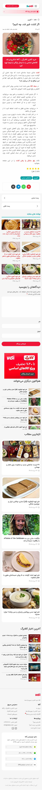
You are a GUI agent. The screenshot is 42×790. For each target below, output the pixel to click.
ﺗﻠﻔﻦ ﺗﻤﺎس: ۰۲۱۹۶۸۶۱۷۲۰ (10, 722)
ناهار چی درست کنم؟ (34, 725)
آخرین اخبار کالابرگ (12, 711)
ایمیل (38, 331)
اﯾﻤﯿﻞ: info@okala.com (10, 725)
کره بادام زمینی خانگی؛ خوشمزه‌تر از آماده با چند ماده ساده (11, 234)
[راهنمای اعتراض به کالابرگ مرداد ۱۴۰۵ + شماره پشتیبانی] (34, 638)
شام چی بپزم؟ (36, 722)
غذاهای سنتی (26, 178)
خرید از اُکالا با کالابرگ (12, 6)
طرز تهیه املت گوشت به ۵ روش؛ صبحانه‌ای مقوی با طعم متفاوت (11, 256)
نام (39, 321)
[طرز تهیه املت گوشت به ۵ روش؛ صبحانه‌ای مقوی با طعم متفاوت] (11, 247)
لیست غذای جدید (35, 728)
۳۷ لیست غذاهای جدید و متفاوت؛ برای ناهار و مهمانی (32, 233)
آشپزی (30, 20)
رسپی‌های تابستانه (12, 714)
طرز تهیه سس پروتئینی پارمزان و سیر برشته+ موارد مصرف (31, 277)
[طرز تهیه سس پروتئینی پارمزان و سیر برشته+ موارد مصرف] (31, 269)
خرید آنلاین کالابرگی (28, 59)
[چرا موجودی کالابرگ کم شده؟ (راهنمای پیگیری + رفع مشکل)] (34, 648)
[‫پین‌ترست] (29, 187)
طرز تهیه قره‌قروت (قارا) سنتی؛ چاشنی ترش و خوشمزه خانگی (31, 255)
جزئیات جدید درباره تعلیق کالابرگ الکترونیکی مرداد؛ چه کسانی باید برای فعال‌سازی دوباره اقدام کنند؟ (15, 666)
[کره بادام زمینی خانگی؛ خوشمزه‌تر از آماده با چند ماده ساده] (11, 224)
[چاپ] (13, 187)
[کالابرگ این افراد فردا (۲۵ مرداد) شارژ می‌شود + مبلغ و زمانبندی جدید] (34, 658)
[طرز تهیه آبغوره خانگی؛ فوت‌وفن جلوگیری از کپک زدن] (11, 269)
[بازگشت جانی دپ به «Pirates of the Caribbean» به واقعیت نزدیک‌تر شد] (21, 524)
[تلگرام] (18, 187)
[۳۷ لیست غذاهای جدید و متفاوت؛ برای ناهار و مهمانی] (31, 224)
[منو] (36, 7)
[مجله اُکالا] (29, 6)
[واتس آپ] (23, 187)
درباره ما (38, 708)
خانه (35, 20)
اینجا (10, 62)
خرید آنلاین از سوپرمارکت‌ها (33, 711)
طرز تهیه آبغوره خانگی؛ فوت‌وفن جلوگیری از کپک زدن (11, 277)
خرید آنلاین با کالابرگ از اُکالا (9, 708)
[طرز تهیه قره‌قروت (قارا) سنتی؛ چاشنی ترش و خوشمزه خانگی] (31, 247)
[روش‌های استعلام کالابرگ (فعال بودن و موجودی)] (34, 678)
